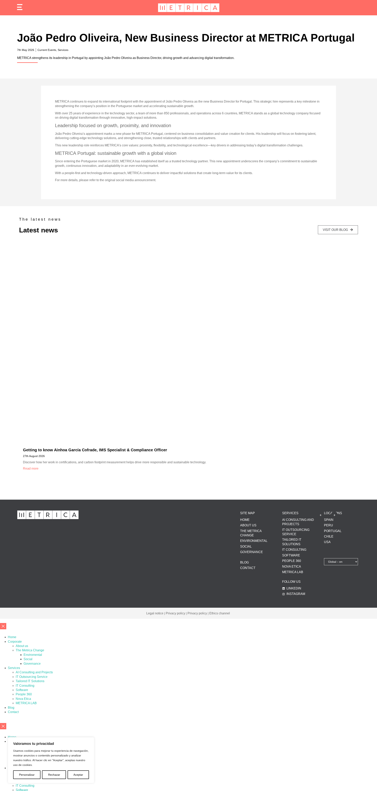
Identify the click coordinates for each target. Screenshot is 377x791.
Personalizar (27, 774)
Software (22, 690)
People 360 (24, 694)
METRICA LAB (26, 703)
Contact (13, 712)
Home (12, 637)
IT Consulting (25, 685)
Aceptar (78, 774)
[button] (320, 515)
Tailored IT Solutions (30, 681)
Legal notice (154, 613)
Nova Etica (23, 698)
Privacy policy (175, 613)
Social (28, 659)
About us (22, 646)
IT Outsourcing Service (32, 676)
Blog (11, 707)
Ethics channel (219, 613)
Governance (32, 663)
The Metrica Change (30, 650)
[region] (51, 760)
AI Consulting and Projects (34, 672)
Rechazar (54, 774)
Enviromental (33, 654)
